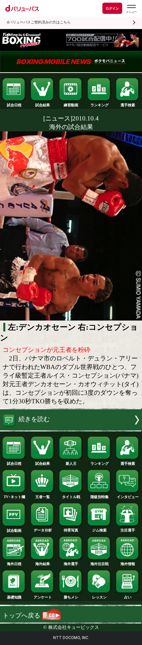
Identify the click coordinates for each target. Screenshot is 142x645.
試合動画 (14, 530)
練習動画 (71, 105)
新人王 (71, 463)
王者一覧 (42, 497)
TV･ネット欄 (14, 497)
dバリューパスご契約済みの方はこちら (39, 22)
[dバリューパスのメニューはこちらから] (131, 9)
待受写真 (71, 530)
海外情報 (128, 564)
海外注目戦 (99, 564)
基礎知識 (14, 597)
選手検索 (128, 105)
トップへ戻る (22, 615)
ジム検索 (99, 530)
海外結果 (42, 564)
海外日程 (14, 564)
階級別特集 (99, 497)
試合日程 (14, 105)
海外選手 (71, 564)
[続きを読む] (71, 428)
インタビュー (128, 497)
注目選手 (128, 530)
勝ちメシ (71, 597)
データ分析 (43, 530)
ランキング (99, 105)
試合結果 (42, 105)
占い (127, 597)
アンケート (43, 597)
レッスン (99, 597)
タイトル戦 (71, 497)
